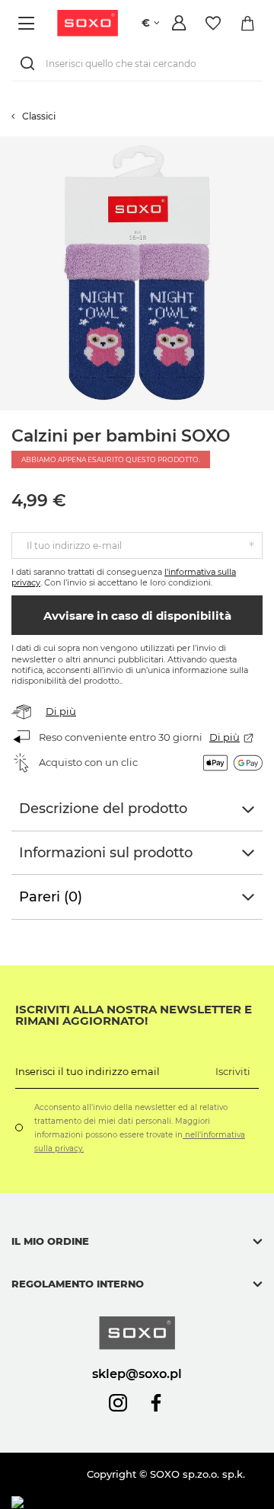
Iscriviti (232, 1071)
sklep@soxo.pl (137, 1373)
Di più (61, 711)
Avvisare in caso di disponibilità (137, 615)
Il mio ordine (50, 1241)
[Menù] (28, 23)
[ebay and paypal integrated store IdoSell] (120, 1502)
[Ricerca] (30, 63)
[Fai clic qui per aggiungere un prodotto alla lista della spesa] (266, 144)
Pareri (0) (50, 896)
